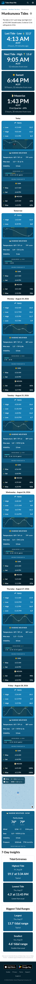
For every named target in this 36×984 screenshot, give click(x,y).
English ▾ (18, 976)
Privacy (14, 972)
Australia (4, 9)
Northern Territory (14, 9)
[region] (18, 792)
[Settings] (32, 2)
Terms (21, 972)
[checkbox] (13, 779)
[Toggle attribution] (32, 807)
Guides (8, 972)
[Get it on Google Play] (25, 967)
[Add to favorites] (31, 13)
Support (27, 972)
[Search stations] (27, 2)
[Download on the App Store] (10, 967)
